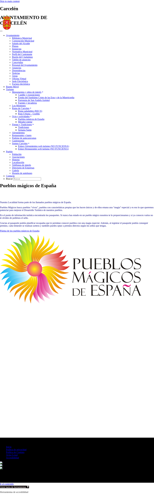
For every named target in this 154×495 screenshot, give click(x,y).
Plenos (15, 46)
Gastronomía (18, 140)
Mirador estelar (25, 122)
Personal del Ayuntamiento (24, 65)
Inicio (8, 447)
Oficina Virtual (19, 78)
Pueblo (9, 151)
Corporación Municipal (23, 40)
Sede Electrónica (20, 81)
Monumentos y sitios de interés (26, 92)
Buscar (9, 178)
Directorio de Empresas (23, 168)
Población (17, 154)
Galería (15, 170)
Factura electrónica (21, 84)
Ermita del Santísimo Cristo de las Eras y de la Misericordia (46, 97)
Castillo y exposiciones (29, 95)
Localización (18, 162)
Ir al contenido (7, 484)
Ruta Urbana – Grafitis (29, 113)
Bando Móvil (12, 86)
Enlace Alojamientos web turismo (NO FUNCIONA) (43, 146)
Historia (16, 159)
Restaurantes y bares (21, 135)
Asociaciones (18, 157)
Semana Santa (24, 130)
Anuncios (16, 68)
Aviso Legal (12, 455)
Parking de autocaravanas (24, 138)
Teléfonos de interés (21, 165)
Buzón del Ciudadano (22, 57)
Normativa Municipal (22, 51)
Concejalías (17, 62)
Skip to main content (10, 1)
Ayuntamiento (12, 35)
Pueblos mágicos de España (31, 119)
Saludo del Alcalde (21, 43)
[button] (14, 487)
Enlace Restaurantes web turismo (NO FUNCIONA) (43, 149)
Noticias (16, 73)
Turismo (10, 89)
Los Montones (19, 105)
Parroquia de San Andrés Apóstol (34, 100)
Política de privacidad (16, 449)
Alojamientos (18, 132)
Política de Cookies (15, 452)
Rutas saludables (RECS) (30, 111)
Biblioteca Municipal (22, 38)
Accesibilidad (12, 457)
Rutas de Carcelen (20, 108)
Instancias (16, 49)
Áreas (15, 76)
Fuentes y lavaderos (27, 103)
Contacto (10, 176)
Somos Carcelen (20, 143)
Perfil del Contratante (22, 54)
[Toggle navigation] (1, 31)
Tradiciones (23, 127)
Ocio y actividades (21, 116)
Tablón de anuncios (21, 59)
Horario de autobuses (22, 173)
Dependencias (18, 70)
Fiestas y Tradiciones (22, 124)
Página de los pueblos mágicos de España (19, 231)
